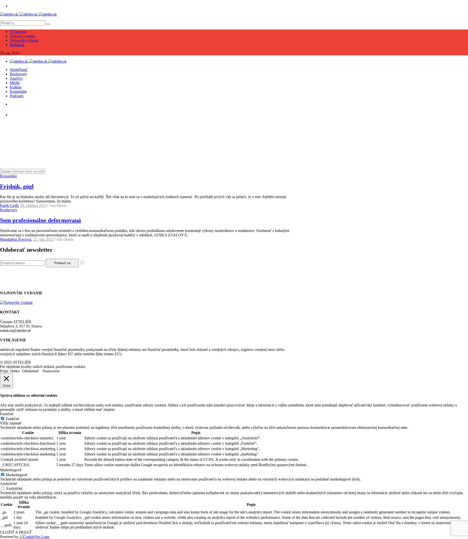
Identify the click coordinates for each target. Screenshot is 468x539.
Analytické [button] (8, 483)
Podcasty (17, 96)
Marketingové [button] (10, 470)
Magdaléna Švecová (15, 239)
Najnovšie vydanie (24, 40)
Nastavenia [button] (50, 371)
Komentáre (18, 91)
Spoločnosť (19, 69)
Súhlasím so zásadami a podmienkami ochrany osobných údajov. (135, 263)
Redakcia (17, 45)
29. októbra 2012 (33, 205)
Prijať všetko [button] (10, 371)
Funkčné (12, 419)
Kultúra (15, 87)
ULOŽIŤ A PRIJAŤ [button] (16, 532)
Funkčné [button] (6, 414)
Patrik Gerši (9, 205)
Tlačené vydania (22, 36)
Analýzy (16, 78)
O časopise (18, 31)
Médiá (15, 83)
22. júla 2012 (43, 239)
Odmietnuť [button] (30, 371)
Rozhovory (18, 74)
